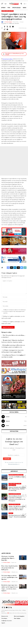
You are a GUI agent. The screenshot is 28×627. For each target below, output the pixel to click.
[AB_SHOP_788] (14, 231)
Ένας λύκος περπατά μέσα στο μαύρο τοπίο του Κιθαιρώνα (9, 568)
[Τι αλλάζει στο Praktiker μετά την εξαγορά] (4, 477)
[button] (2, 4)
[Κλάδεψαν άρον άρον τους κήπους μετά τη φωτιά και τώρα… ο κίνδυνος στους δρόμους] (23, 586)
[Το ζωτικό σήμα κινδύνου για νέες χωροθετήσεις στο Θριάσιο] (23, 577)
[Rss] (11, 607)
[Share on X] (7, 26)
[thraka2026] (14, 363)
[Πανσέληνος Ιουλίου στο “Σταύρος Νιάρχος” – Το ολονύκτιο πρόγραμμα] (4, 516)
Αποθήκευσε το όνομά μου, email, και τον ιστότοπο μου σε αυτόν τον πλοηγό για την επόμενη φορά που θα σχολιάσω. (14, 311)
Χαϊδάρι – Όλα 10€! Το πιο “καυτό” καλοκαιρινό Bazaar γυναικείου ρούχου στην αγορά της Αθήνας (17, 508)
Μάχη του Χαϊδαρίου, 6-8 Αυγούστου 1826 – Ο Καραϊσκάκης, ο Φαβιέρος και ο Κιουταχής (17, 488)
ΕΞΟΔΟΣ (11, 513)
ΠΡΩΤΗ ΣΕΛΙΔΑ (20, 474)
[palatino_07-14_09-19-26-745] (14, 240)
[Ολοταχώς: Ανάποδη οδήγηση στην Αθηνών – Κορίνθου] (23, 557)
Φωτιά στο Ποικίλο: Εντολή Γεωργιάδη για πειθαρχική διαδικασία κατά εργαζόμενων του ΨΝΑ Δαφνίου (17, 498)
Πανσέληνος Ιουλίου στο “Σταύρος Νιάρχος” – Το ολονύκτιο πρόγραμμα (17, 516)
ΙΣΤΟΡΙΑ (19, 483)
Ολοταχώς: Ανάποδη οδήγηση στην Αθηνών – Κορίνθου (8, 558)
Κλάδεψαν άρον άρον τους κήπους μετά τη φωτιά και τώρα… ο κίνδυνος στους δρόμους (9, 588)
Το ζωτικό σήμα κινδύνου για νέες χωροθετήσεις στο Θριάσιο (9, 577)
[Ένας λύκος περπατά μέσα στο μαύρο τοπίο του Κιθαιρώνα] (23, 567)
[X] (4, 607)
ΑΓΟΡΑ (11, 11)
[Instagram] (14, 421)
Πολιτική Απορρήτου (13, 464)
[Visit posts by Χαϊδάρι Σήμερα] (2, 22)
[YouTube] (6, 607)
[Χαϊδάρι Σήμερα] (14, 4)
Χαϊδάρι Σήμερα (8, 22)
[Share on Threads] (10, 26)
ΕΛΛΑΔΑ (11, 494)
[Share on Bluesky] (13, 26)
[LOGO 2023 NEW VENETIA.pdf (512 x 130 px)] (14, 251)
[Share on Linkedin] (14, 267)
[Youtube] (14, 425)
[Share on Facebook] (4, 26)
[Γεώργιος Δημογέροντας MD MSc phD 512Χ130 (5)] (14, 259)
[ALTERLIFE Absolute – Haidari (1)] (14, 404)
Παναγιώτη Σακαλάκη (22, 613)
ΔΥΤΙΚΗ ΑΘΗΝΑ (5, 11)
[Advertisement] (14, 161)
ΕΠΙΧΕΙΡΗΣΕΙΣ (12, 474)
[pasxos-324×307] (13, 387)
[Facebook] (14, 416)
